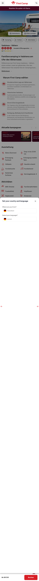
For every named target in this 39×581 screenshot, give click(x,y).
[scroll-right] (37, 306)
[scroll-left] (1, 306)
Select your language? (10, 215)
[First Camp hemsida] (19, 3)
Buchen (31, 577)
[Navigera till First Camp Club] (3, 3)
